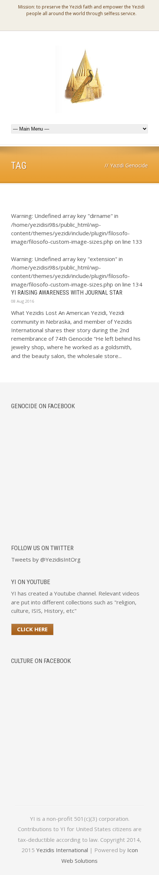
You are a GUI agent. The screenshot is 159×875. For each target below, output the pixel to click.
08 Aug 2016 (22, 301)
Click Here (32, 629)
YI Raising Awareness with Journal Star (66, 292)
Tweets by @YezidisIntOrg (46, 559)
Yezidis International (62, 850)
